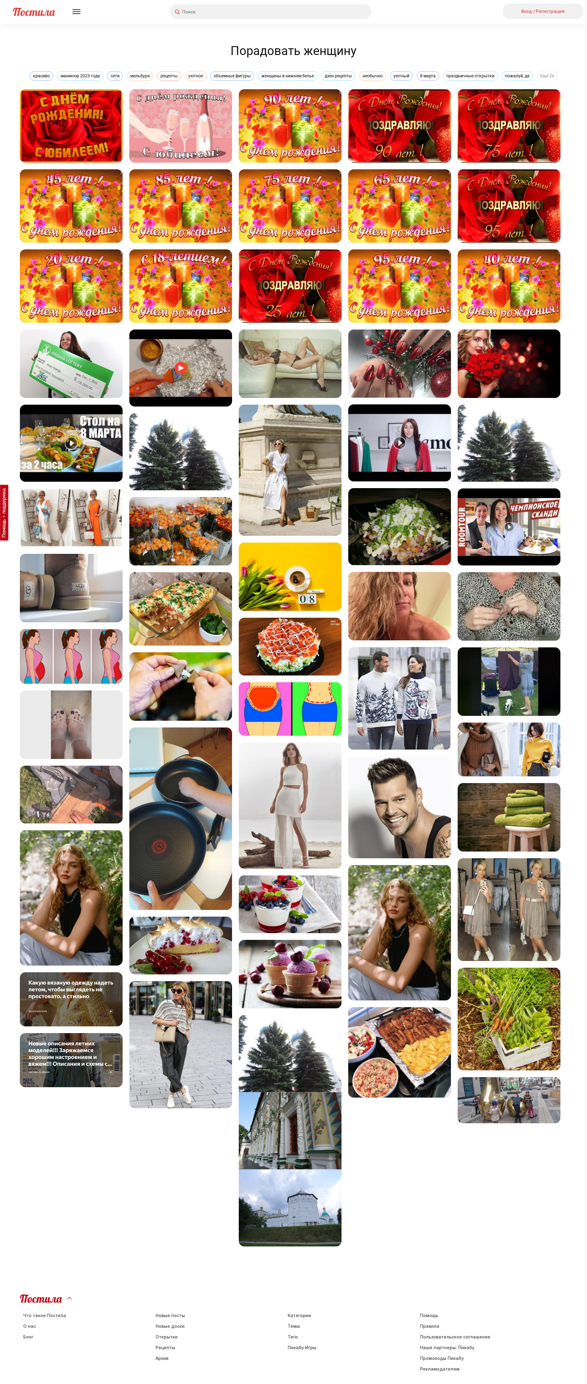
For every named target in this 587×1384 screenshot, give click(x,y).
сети (115, 75)
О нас (29, 1326)
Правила (429, 1326)
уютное (195, 75)
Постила (34, 12)
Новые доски (170, 1326)
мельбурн (140, 75)
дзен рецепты (338, 75)
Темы (294, 1326)
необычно (373, 75)
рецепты (169, 75)
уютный (401, 75)
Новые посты (170, 1315)
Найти (344, 11)
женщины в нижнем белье (287, 75)
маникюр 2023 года (80, 75)
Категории (299, 1315)
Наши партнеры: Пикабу (447, 1347)
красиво (41, 75)
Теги (293, 1336)
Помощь (429, 1315)
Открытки (167, 1336)
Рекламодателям (440, 1368)
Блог (28, 1336)
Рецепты (165, 1347)
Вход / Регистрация (543, 11)
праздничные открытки (470, 75)
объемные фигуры (232, 75)
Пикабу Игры (302, 1347)
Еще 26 (547, 75)
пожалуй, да (517, 75)
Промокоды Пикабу (442, 1358)
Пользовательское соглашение (455, 1336)
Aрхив (162, 1358)
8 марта (428, 75)
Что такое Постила (44, 1315)
